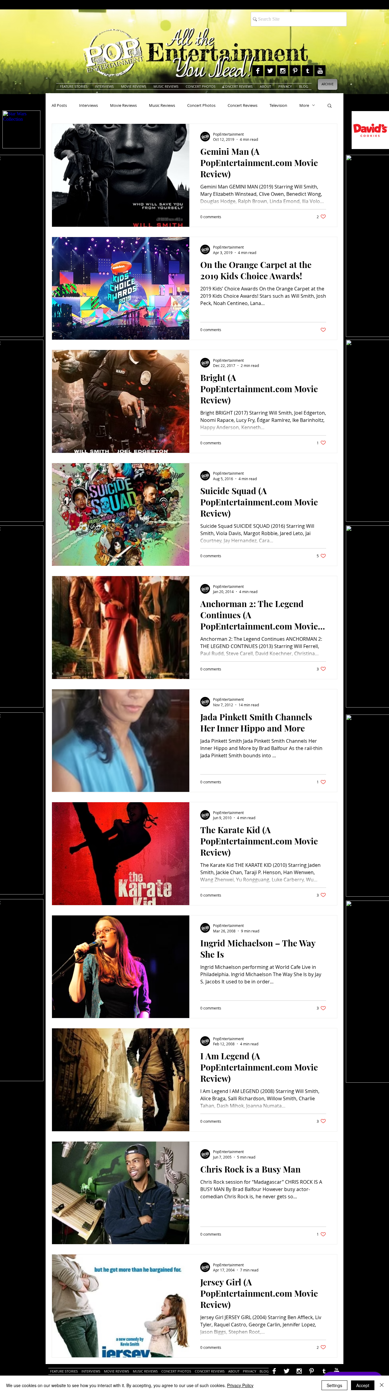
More (304, 105)
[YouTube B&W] (320, 70)
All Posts (59, 105)
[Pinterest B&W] (295, 70)
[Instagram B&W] (282, 70)
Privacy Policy (240, 1385)
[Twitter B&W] (270, 70)
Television (278, 105)
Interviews (88, 105)
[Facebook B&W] (257, 70)
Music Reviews (162, 105)
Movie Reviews (123, 105)
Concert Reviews (242, 105)
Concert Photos (201, 105)
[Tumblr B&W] (307, 70)
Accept (362, 1385)
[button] (329, 106)
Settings (334, 1385)
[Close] (381, 1385)
